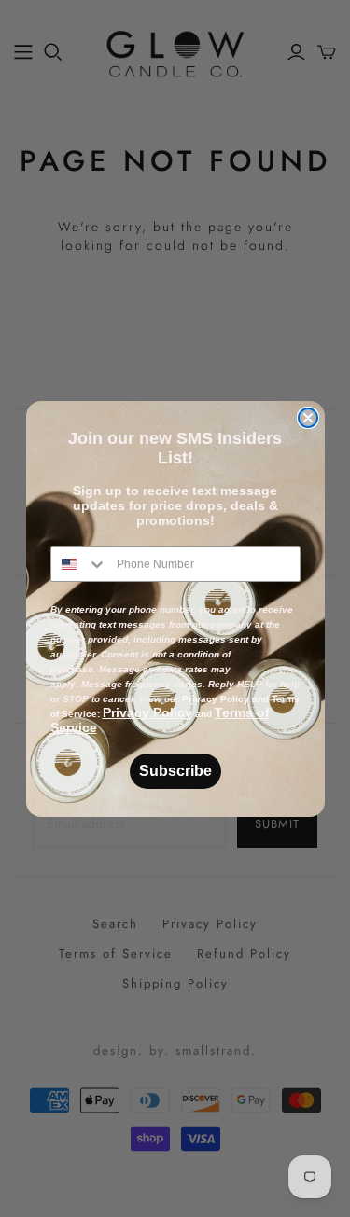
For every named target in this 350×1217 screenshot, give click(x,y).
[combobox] (79, 564)
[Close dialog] (308, 417)
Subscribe (175, 771)
